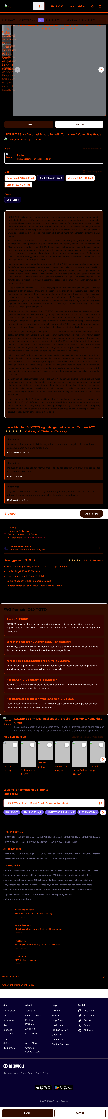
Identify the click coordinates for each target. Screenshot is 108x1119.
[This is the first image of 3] (17, 70)
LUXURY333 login (30, 20)
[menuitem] (8, 20)
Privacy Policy (27, 1073)
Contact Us (58, 1039)
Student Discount (8, 1031)
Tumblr (87, 1025)
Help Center (58, 1020)
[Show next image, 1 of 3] (101, 70)
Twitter (87, 1020)
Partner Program (29, 1022)
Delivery (56, 1010)
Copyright (57, 1034)
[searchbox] (54, 803)
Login (6, 1038)
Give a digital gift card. (35, 537)
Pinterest (88, 1030)
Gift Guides (9, 1010)
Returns (56, 1015)
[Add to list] (15, 745)
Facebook (89, 1015)
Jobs (28, 1038)
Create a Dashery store (32, 1049)
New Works (9, 1020)
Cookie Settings (60, 1044)
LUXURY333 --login (92, 20)
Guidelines (57, 1025)
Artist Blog (31, 1043)
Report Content (10, 976)
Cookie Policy (42, 1073)
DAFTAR (80, 1113)
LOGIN (27, 1113)
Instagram (89, 1010)
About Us (30, 1010)
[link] (11, 812)
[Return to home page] (17, 6)
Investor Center (33, 1015)
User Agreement (10, 1073)
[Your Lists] (92, 6)
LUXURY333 (8, 20)
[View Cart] (100, 6)
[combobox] (38, 6)
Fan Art (7, 1015)
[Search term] (40, 6)
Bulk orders (9, 1047)
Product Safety (60, 1029)
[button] (6, 27)
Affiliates (30, 1028)
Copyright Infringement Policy (18, 984)
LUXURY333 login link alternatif (63, 20)
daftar (6, 1043)
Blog (5, 1025)
